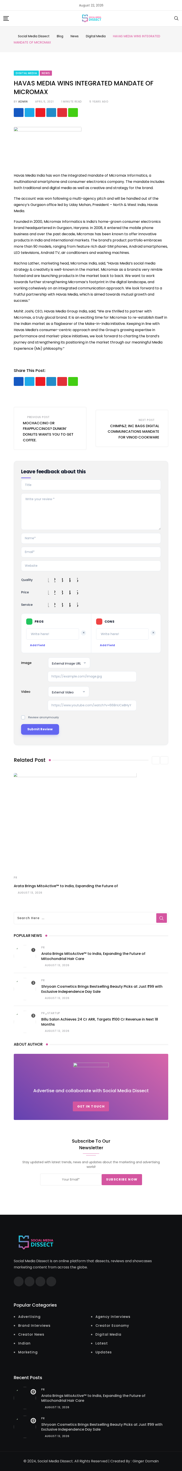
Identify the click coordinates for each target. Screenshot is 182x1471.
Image (26, 663)
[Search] (176, 18)
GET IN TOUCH (91, 1106)
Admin (23, 101)
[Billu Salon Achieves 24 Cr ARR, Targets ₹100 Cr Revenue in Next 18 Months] (25, 1022)
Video (25, 691)
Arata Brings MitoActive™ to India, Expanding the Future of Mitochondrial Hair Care (93, 1398)
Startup (53, 1013)
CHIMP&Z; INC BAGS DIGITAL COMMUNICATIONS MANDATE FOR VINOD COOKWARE (133, 431)
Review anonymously (43, 717)
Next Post (147, 420)
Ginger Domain (146, 1461)
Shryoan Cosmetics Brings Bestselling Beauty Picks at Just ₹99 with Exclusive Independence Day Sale (101, 1427)
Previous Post (38, 417)
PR (15, 877)
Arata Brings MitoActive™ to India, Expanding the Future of (66, 886)
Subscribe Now (122, 1179)
